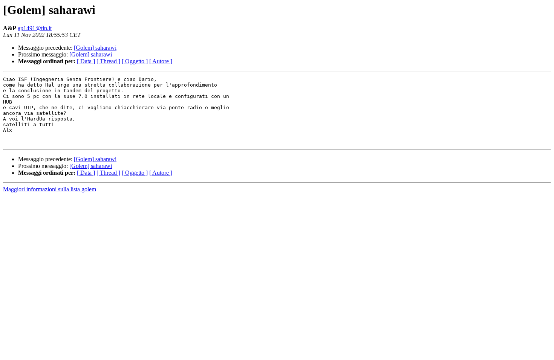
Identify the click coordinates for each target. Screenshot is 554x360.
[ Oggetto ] (135, 61)
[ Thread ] (108, 61)
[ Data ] (86, 61)
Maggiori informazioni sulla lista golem (49, 189)
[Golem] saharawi (95, 47)
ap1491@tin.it (35, 28)
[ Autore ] (160, 61)
